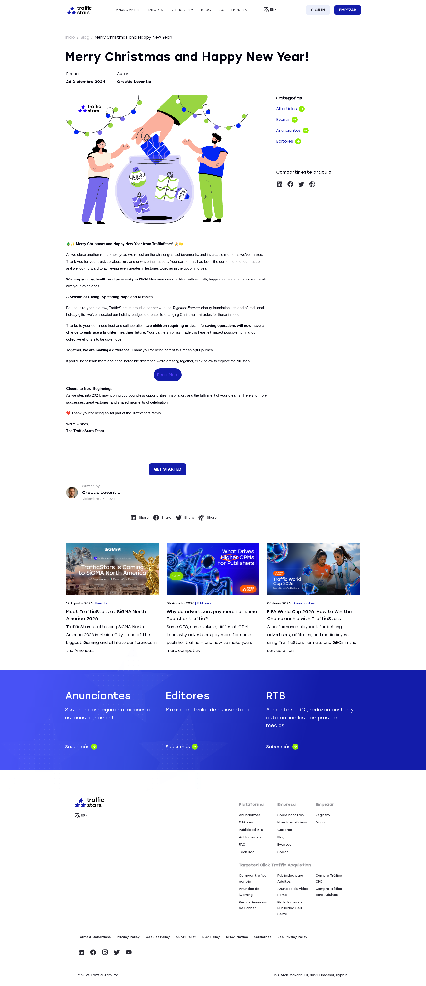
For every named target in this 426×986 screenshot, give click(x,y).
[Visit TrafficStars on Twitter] (116, 952)
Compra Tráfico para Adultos (329, 892)
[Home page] (78, 9)
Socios (282, 852)
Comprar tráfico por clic (253, 878)
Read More (167, 374)
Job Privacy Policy (292, 937)
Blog (85, 37)
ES (272, 9)
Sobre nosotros (290, 815)
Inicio (70, 37)
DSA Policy (211, 937)
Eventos (284, 844)
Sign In (318, 10)
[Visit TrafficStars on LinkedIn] (81, 952)
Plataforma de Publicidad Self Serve (289, 908)
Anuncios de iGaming (249, 892)
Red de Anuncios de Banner (253, 905)
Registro (323, 815)
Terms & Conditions (94, 937)
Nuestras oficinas (292, 822)
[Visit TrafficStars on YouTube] (128, 952)
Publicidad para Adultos (290, 878)
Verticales (181, 10)
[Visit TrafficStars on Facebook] (93, 952)
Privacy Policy (128, 937)
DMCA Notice (237, 937)
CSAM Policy (186, 937)
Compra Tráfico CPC (329, 878)
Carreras (284, 830)
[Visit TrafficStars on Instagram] (105, 952)
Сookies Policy (158, 937)
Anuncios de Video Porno (292, 892)
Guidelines (262, 937)
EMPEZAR (347, 10)
